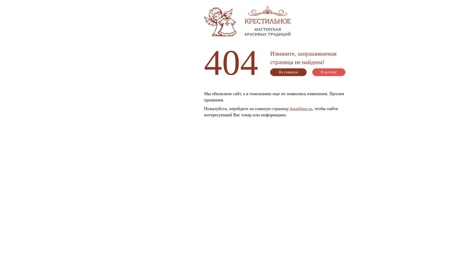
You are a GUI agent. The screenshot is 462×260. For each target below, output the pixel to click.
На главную (288, 72)
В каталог (329, 72)
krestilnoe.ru (301, 108)
